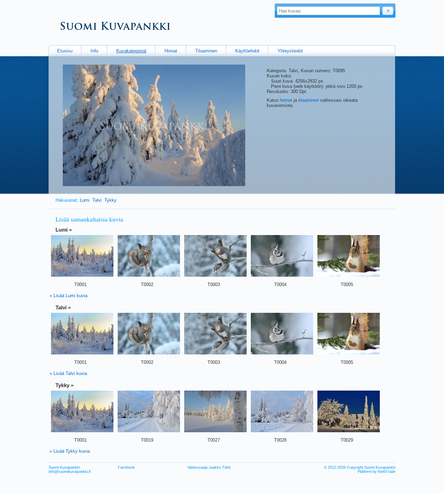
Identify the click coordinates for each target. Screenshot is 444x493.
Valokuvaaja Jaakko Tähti (208, 467)
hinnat (286, 100)
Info (94, 50)
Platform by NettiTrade (376, 471)
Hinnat (170, 50)
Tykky (110, 200)
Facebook (126, 467)
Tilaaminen (206, 50)
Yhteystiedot (290, 50)
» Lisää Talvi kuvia (68, 373)
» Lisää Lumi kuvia (68, 295)
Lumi (84, 200)
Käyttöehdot (247, 50)
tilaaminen (308, 100)
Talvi (97, 200)
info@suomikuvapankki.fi (70, 471)
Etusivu (64, 50)
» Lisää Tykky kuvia (70, 451)
